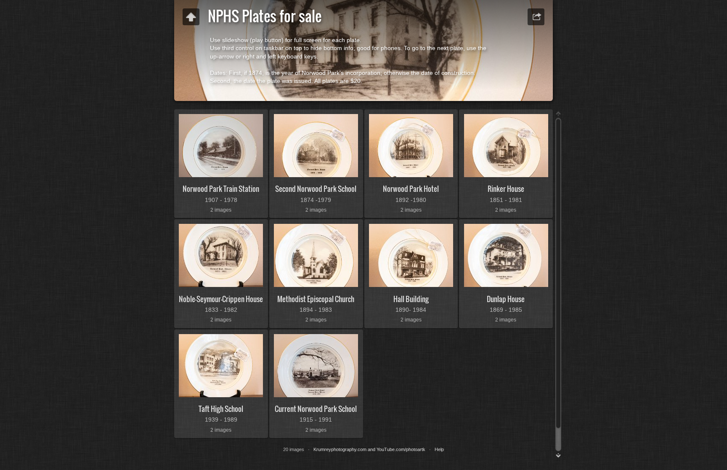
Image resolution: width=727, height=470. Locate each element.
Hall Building (411, 299)
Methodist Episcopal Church (315, 299)
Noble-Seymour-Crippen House (221, 299)
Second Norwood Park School (315, 188)
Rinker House (506, 188)
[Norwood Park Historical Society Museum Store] (191, 16)
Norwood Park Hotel (411, 188)
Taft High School (221, 409)
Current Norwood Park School (316, 409)
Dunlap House (506, 299)
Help (439, 449)
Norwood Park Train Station (221, 188)
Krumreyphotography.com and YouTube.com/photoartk (369, 449)
